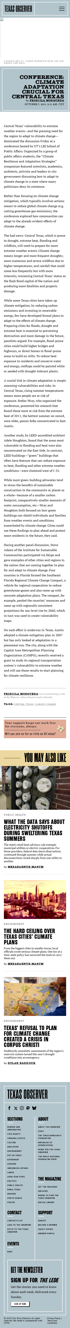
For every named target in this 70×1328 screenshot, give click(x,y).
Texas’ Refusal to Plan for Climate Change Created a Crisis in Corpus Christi (30, 1036)
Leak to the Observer (19, 1225)
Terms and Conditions (52, 1321)
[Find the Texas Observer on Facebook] (9, 1108)
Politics (12, 1181)
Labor (10, 1172)
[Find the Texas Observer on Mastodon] (28, 1108)
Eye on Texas (14, 1155)
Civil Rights (13, 1134)
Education (12, 1147)
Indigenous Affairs (17, 1168)
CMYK (7, 1322)
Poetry (11, 1202)
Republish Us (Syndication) (45, 1144)
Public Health (15, 815)
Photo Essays (14, 1198)
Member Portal (46, 1233)
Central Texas (23, 704)
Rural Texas (13, 1189)
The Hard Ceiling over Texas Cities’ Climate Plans (29, 937)
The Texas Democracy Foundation (50, 1137)
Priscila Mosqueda (47, 100)
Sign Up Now (20, 1304)
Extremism (13, 1159)
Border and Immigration (14, 1128)
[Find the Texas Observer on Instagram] (22, 1108)
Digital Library (46, 1202)
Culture (11, 1142)
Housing (11, 1164)
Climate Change (45, 704)
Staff (41, 1131)
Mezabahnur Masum (26, 867)
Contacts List (15, 1220)
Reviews (11, 1194)
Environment (14, 924)
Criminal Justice (16, 1138)
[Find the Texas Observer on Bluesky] (34, 1108)
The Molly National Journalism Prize (49, 1157)
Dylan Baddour (22, 1063)
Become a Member (47, 1225)
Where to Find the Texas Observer (48, 1196)
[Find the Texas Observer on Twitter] (16, 1108)
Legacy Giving (45, 1229)
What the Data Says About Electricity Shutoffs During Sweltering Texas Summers (34, 830)
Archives (43, 1191)
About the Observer (49, 1127)
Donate (42, 1220)
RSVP (9, 1251)
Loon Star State (16, 1176)
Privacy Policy (53, 1318)
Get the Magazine (47, 1187)
